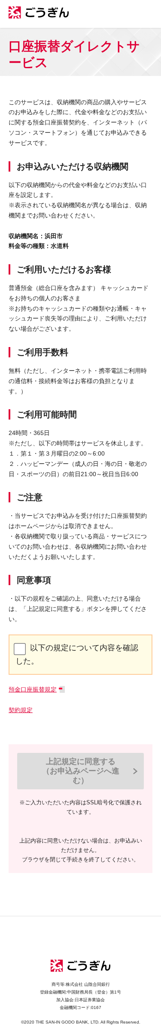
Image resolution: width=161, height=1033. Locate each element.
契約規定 (21, 710)
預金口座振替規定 (33, 689)
